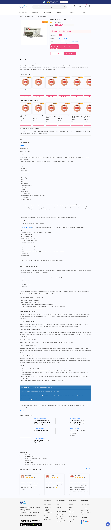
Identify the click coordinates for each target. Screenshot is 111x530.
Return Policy (71, 521)
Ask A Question (47, 521)
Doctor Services (35, 12)
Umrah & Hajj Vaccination (47, 510)
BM (27, 6)
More (83, 12)
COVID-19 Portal (59, 518)
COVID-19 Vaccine (60, 516)
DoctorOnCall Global (85, 504)
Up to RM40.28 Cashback (69, 25)
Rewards (46, 517)
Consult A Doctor (47, 505)
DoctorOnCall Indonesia (86, 512)
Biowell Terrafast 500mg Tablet (63, 115)
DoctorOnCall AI (84, 510)
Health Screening (47, 514)
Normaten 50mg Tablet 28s (43, 16)
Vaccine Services (47, 519)
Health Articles (59, 507)
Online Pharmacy (22, 12)
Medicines (34, 16)
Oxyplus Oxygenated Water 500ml (25, 115)
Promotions (46, 515)
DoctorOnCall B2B (85, 508)
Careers (70, 518)
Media (70, 514)
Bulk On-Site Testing (60, 520)
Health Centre (47, 12)
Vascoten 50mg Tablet (37, 89)
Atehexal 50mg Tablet (50, 89)
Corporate (72, 12)
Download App (64, 2)
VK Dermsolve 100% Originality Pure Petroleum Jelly (89, 116)
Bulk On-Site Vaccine (60, 521)
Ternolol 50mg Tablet (24, 89)
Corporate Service (84, 514)
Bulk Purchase (60, 12)
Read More (24, 518)
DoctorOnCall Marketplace (84, 506)
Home (21, 16)
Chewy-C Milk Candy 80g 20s (38, 115)
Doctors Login (72, 512)
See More (22, 410)
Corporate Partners (73, 519)
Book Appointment (48, 512)
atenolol (22, 145)
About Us (71, 505)
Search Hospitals (47, 507)
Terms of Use (71, 511)
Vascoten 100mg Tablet (63, 89)
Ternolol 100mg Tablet (89, 89)
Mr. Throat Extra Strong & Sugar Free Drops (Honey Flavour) (76, 116)
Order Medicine (47, 504)
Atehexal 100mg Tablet (76, 89)
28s (60, 35)
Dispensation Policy (73, 516)
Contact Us (71, 504)
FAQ (69, 509)
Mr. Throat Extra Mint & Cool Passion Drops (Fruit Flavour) (51, 116)
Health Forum (59, 505)
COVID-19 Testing (60, 514)
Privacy (70, 507)
